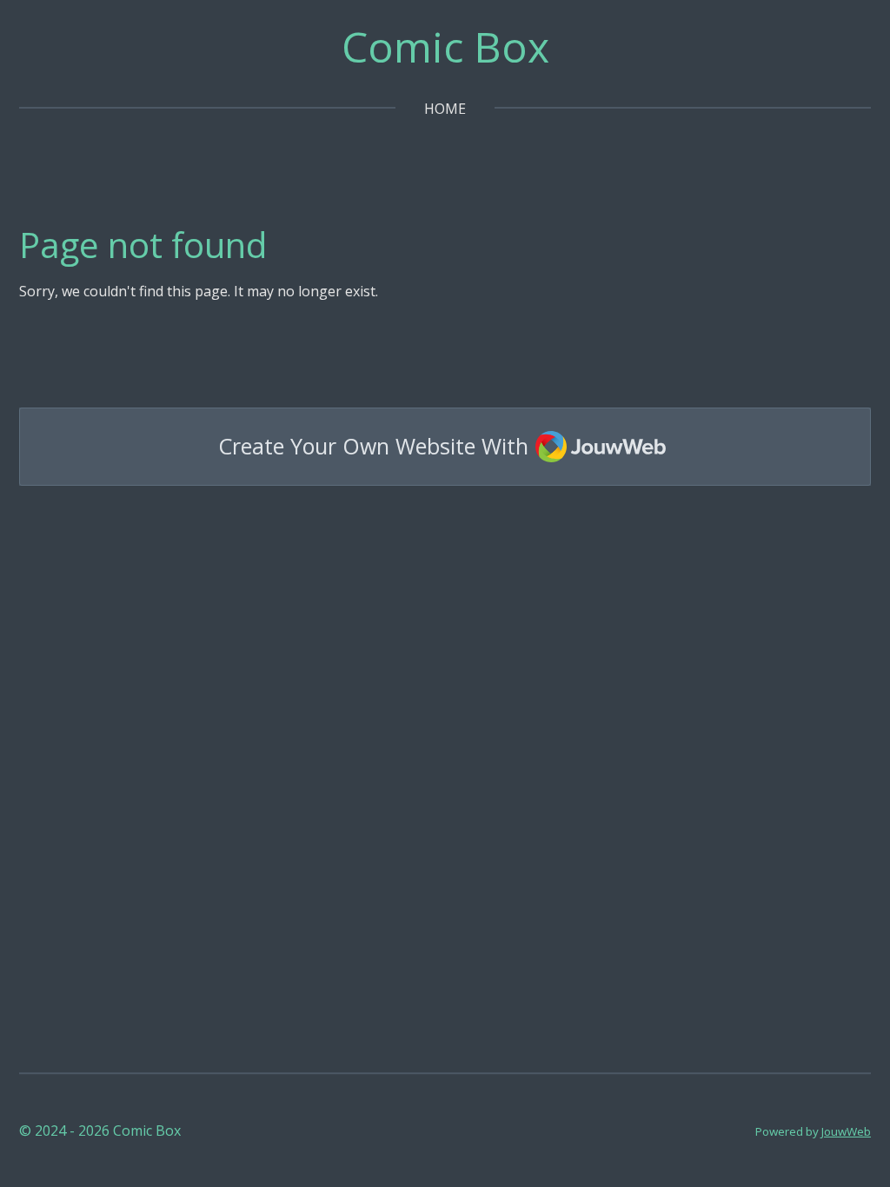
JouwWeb (846, 1131)
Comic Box (445, 46)
